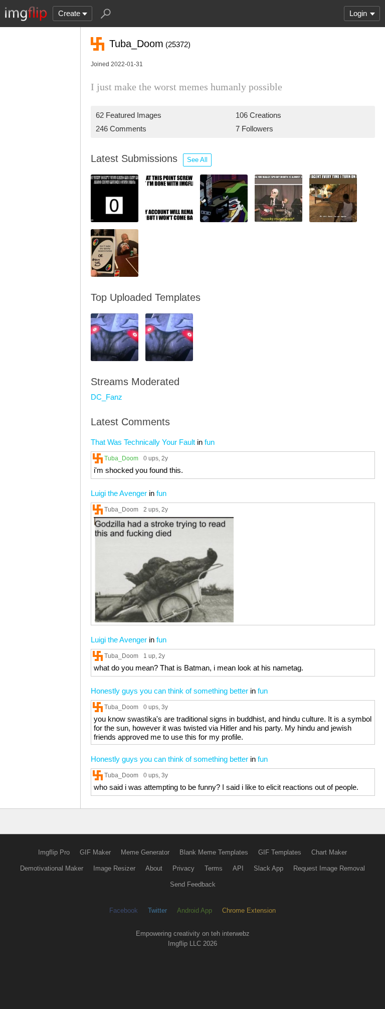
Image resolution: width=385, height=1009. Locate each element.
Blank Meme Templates (213, 852)
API (238, 868)
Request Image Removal (329, 868)
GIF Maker (95, 852)
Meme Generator (145, 852)
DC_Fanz (106, 397)
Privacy (183, 868)
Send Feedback (193, 884)
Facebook (123, 910)
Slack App (268, 868)
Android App (194, 910)
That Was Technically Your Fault (143, 442)
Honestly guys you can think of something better (169, 691)
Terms (214, 868)
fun (210, 442)
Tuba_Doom (121, 458)
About (153, 868)
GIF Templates (279, 852)
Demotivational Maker (51, 868)
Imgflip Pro (54, 852)
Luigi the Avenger (119, 493)
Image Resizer (114, 868)
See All (197, 159)
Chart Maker (329, 852)
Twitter (157, 910)
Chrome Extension (249, 910)
